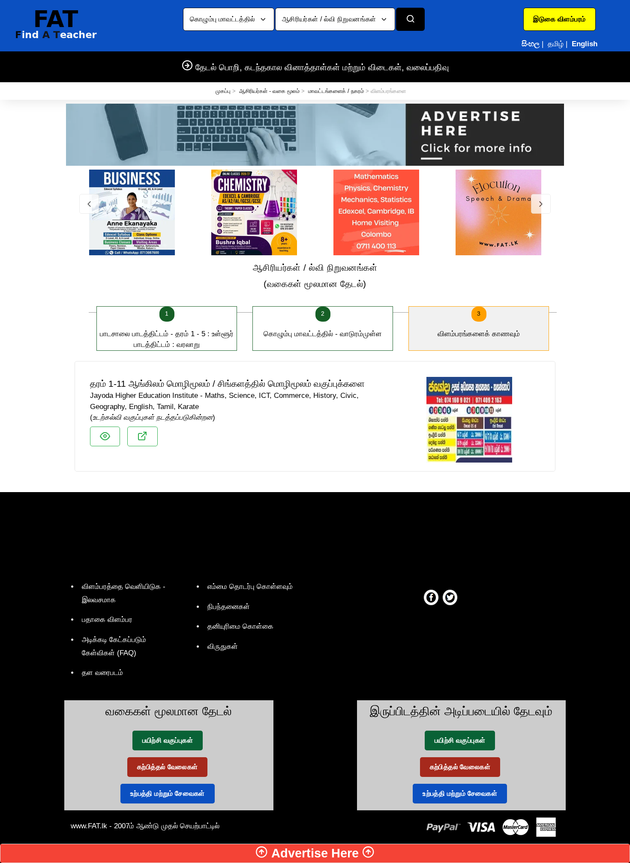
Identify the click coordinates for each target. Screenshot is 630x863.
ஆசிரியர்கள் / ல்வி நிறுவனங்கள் (330, 19)
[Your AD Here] (315, 134)
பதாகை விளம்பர (107, 619)
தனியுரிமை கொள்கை (240, 626)
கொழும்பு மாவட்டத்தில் (223, 19)
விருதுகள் (222, 646)
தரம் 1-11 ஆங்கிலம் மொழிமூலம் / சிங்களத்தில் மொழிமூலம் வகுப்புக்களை (227, 383)
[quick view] (105, 436)
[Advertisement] (312, 535)
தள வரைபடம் (102, 673)
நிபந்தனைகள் (228, 607)
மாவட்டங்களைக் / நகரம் (336, 91)
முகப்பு (223, 91)
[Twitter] (450, 597)
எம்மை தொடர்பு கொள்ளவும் (250, 586)
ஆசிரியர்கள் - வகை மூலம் (269, 91)
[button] (559, 19)
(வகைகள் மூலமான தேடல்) (315, 276)
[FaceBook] (431, 597)
